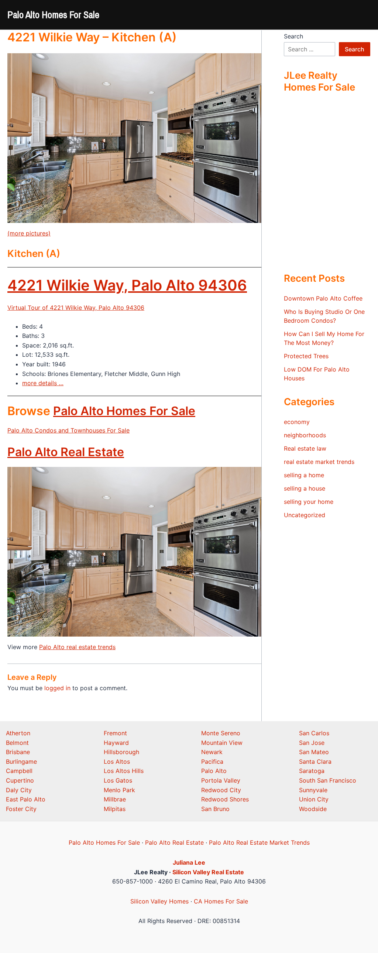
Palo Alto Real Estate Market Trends (259, 842)
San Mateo (314, 752)
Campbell (19, 770)
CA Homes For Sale (221, 901)
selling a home (304, 475)
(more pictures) (29, 233)
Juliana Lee (189, 862)
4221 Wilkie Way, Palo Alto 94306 (127, 285)
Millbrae (115, 799)
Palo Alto (214, 770)
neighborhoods (305, 435)
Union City (314, 799)
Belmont (17, 742)
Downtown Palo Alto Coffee (323, 298)
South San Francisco (327, 780)
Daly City (19, 790)
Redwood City (221, 790)
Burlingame (21, 761)
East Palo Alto (25, 799)
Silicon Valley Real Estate (208, 872)
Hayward (116, 742)
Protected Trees (306, 356)
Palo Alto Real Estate (65, 452)
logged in (57, 688)
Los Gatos (118, 780)
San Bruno (215, 809)
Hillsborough (121, 752)
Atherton (18, 733)
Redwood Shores (225, 799)
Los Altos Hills (124, 770)
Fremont (115, 733)
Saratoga (311, 770)
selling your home (308, 501)
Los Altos (117, 761)
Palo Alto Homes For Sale (53, 14)
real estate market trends (319, 461)
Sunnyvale (313, 790)
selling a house (304, 488)
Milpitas (115, 809)
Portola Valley (220, 780)
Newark (212, 752)
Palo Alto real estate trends (77, 647)
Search (293, 36)
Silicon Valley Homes (159, 901)
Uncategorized (304, 515)
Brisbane (18, 752)
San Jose (311, 742)
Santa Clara (315, 761)
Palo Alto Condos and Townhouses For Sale (68, 430)
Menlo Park (119, 790)
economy (297, 421)
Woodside (313, 809)
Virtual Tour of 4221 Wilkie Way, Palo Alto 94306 (75, 307)
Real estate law (305, 448)
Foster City (21, 809)
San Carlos (314, 733)
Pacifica (212, 761)
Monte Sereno (220, 733)
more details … (42, 383)
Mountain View (222, 742)
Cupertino (20, 780)
